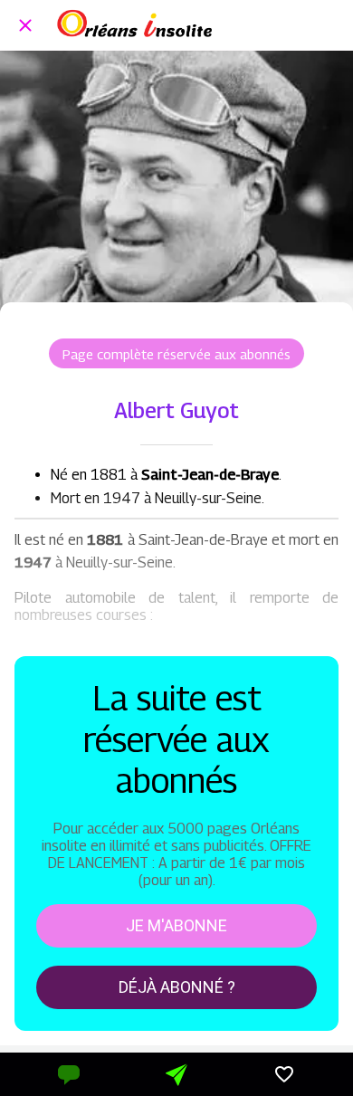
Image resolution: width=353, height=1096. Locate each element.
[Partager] (176, 1074)
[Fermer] (25, 25)
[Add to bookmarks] (284, 1074)
